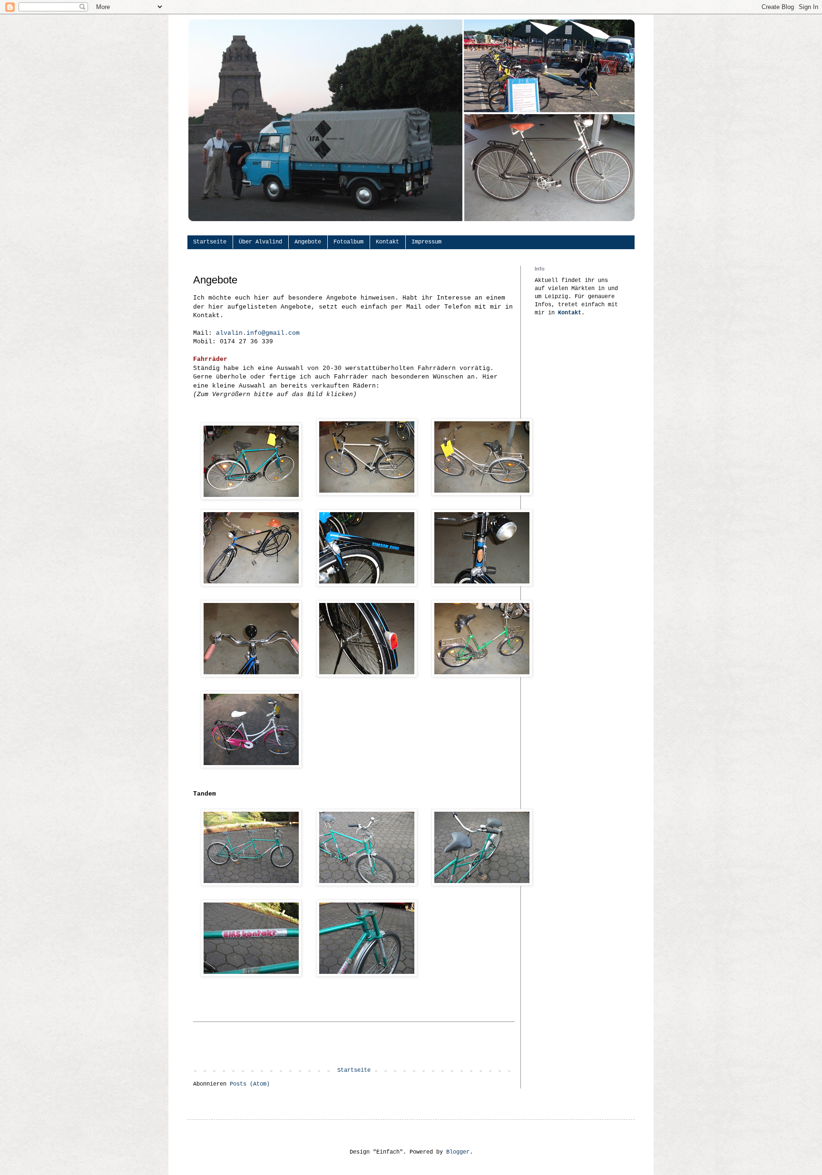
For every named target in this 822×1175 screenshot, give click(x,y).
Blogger (458, 1152)
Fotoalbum (348, 242)
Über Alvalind (260, 242)
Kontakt (387, 242)
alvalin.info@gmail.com (258, 333)
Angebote (307, 242)
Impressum (426, 242)
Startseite (209, 242)
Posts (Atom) (250, 1084)
